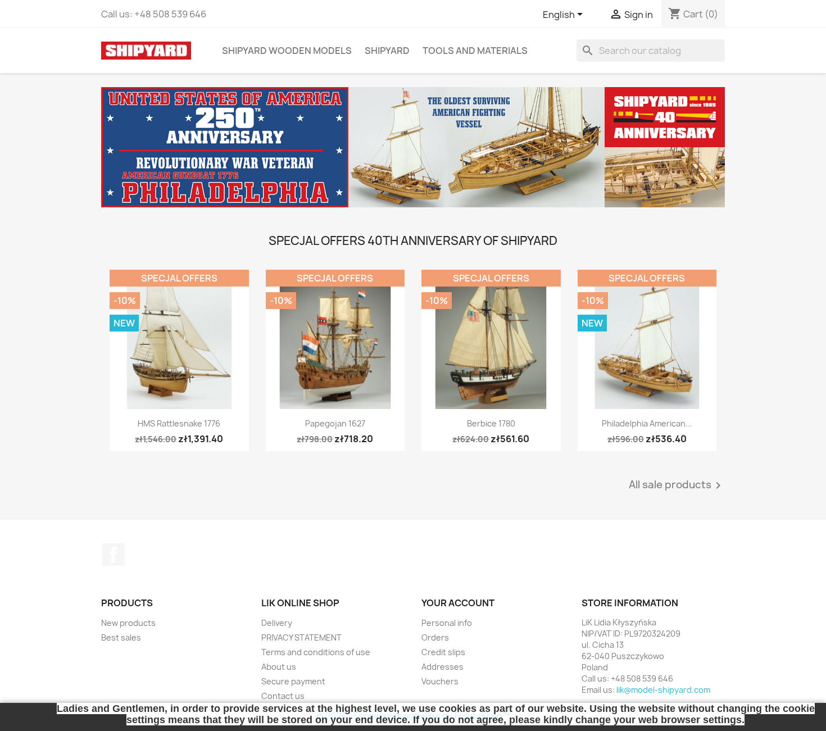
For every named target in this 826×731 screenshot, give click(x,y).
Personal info (446, 623)
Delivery (276, 623)
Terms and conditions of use (315, 652)
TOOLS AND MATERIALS (475, 50)
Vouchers (440, 681)
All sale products (677, 485)
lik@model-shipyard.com (663, 689)
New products (128, 623)
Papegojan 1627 (335, 423)
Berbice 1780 (491, 423)
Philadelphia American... (647, 423)
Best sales (121, 637)
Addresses (442, 666)
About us (278, 666)
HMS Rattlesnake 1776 (179, 423)
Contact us (283, 696)
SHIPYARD (387, 50)
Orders (435, 637)
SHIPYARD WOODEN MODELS (287, 50)
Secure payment (293, 681)
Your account (457, 603)
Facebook (113, 554)
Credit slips (443, 652)
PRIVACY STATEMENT (301, 637)
